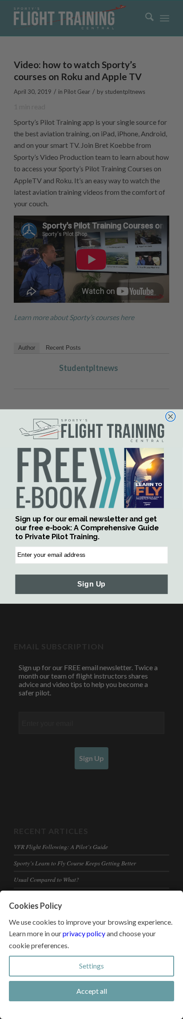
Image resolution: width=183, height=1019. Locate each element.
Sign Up (91, 584)
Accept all (91, 991)
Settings (91, 965)
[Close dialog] (170, 416)
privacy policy (84, 933)
